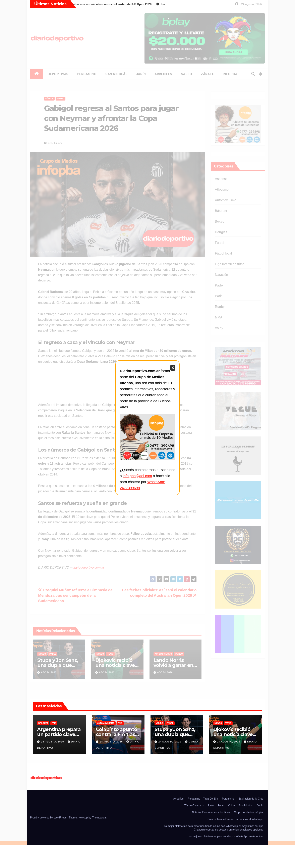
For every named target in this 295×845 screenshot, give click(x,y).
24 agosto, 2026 (53, 741)
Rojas (221, 805)
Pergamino (228, 798)
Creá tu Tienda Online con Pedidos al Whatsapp (235, 819)
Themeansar (99, 817)
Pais (54, 723)
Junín (260, 805)
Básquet (43, 723)
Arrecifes (178, 798)
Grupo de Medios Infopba (248, 812)
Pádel (170, 723)
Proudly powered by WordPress (48, 817)
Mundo (159, 723)
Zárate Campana (193, 805)
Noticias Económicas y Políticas (211, 812)
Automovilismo (105, 723)
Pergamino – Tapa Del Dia (203, 798)
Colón (231, 805)
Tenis (228, 723)
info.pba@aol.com (137, 476)
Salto (211, 805)
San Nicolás (246, 805)
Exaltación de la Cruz (250, 798)
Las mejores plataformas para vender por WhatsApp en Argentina (225, 836)
